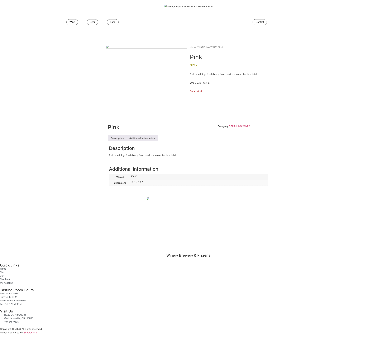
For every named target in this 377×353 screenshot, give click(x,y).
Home (193, 47)
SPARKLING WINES (207, 47)
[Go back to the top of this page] (3, 343)
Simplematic (30, 332)
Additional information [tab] (142, 138)
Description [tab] (117, 138)
